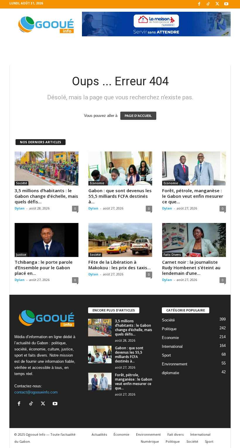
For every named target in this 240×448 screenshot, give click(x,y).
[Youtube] (226, 4)
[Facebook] (199, 4)
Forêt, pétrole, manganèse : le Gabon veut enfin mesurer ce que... (192, 196)
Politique (169, 329)
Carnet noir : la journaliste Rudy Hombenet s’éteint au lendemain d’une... (191, 267)
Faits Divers (172, 255)
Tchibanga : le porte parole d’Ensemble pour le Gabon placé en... (44, 267)
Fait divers (175, 434)
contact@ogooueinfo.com (36, 392)
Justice (21, 255)
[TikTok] (208, 4)
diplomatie (170, 373)
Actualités (99, 434)
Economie (97, 183)
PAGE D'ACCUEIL (138, 115)
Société (21, 183)
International (172, 346)
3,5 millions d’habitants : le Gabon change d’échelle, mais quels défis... (46, 196)
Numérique (150, 441)
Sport (166, 355)
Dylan (20, 208)
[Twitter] (217, 4)
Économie (121, 434)
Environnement (174, 364)
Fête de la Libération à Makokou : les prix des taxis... (119, 264)
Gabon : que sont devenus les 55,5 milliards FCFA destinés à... (120, 196)
